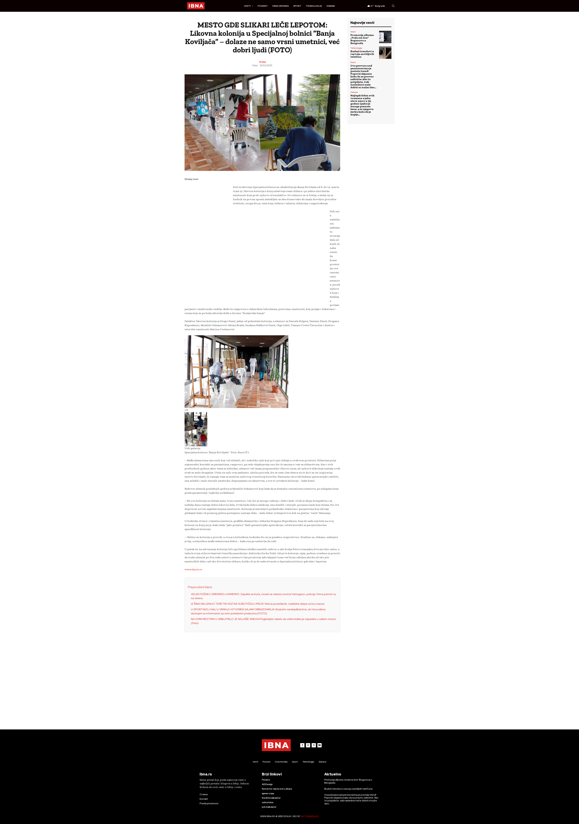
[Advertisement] (207, 231)
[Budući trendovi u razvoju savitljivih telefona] (385, 52)
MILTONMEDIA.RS (310, 816)
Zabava (354, 92)
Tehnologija (356, 48)
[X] (314, 745)
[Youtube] (319, 745)
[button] (393, 5)
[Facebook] (302, 745)
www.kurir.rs (193, 569)
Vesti (353, 32)
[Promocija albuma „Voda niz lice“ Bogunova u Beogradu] (385, 37)
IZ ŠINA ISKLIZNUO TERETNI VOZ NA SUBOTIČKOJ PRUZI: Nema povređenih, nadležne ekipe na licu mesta (257, 603)
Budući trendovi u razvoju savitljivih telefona (362, 54)
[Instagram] (308, 745)
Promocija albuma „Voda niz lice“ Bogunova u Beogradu (362, 39)
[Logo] (196, 6)
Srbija (262, 62)
